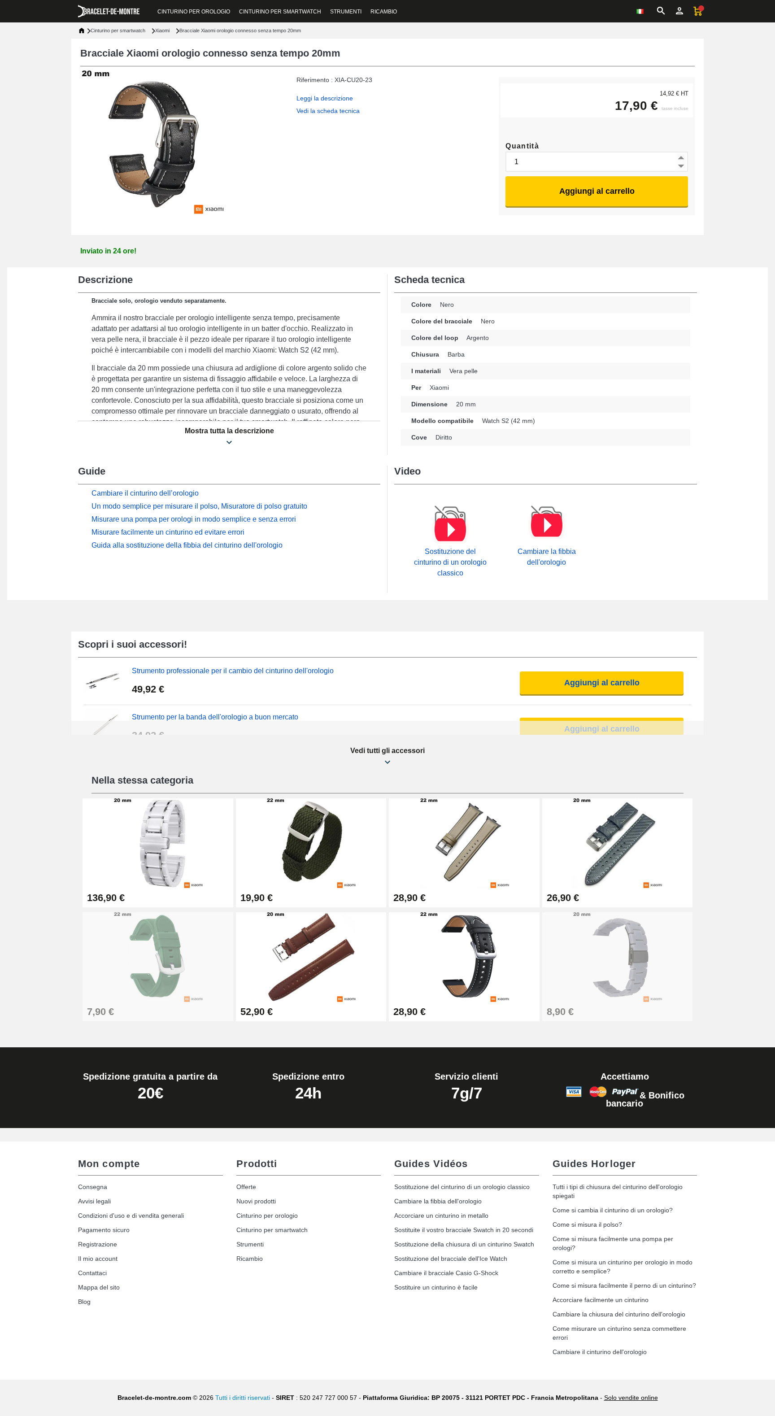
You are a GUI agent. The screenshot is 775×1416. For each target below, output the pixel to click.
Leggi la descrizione (324, 98)
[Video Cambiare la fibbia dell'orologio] (546, 525)
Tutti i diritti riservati (242, 1397)
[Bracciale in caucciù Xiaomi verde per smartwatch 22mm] (158, 956)
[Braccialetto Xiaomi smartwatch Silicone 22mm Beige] (464, 842)
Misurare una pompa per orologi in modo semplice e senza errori (193, 519)
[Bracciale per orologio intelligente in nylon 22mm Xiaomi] (311, 842)
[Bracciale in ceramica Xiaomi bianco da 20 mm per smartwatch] (158, 842)
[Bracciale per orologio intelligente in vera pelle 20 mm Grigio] (617, 842)
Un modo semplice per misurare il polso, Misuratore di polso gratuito (199, 506)
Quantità (522, 146)
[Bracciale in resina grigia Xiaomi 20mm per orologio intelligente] (617, 956)
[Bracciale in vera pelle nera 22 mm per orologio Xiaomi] (464, 956)
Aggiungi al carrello (597, 191)
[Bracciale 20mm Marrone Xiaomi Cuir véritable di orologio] (311, 956)
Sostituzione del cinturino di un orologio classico (450, 562)
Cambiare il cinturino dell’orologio (145, 493)
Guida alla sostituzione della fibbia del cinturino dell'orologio (187, 545)
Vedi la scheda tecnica (328, 110)
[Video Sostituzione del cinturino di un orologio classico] (450, 530)
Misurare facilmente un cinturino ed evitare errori (167, 532)
